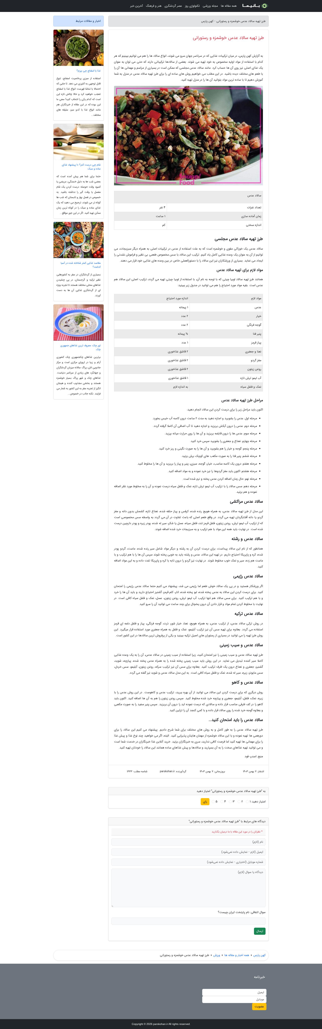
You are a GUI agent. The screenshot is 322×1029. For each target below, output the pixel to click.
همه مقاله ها (229, 6)
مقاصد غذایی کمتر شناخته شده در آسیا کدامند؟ (81, 265)
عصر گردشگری (173, 6)
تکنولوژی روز (192, 6)
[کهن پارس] (255, 5)
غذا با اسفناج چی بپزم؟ (89, 71)
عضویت (259, 1006)
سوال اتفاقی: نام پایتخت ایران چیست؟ (242, 912)
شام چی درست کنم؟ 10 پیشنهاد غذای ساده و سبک (81, 167)
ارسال (259, 931)
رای (205, 801)
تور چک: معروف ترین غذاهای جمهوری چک (80, 347)
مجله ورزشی (210, 6)
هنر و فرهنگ (154, 6)
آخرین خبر (136, 6)
